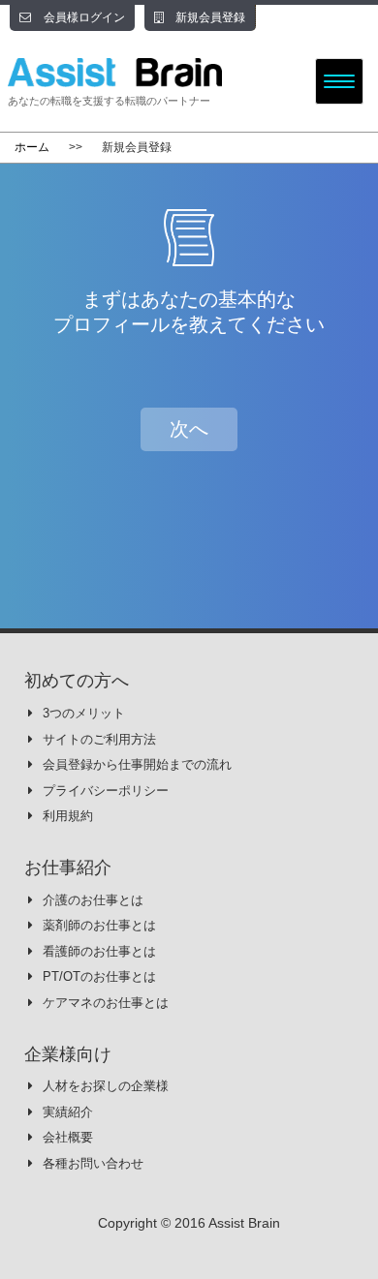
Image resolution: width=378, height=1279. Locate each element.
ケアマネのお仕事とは (106, 1002)
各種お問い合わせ (93, 1163)
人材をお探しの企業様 (106, 1086)
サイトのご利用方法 (99, 739)
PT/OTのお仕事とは (99, 976)
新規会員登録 (209, 17)
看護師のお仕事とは (99, 951)
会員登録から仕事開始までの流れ (137, 764)
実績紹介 (68, 1112)
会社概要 (68, 1137)
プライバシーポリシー (106, 790)
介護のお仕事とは (93, 900)
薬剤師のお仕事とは (99, 925)
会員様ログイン (83, 17)
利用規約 (68, 815)
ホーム (32, 147)
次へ (189, 429)
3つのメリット (84, 713)
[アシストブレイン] (142, 72)
